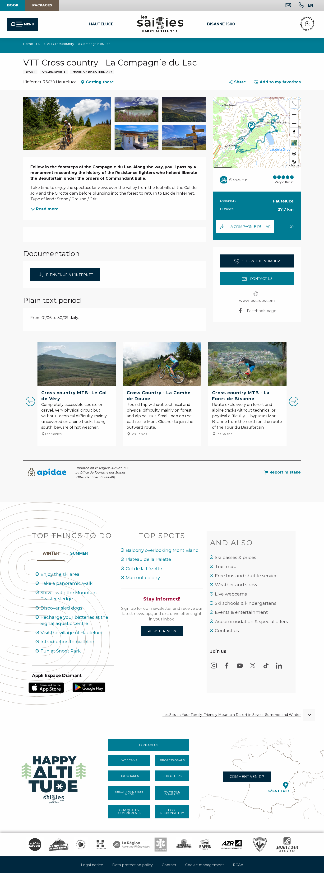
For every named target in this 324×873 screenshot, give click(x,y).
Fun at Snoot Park (61, 651)
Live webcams (231, 594)
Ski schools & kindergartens (245, 603)
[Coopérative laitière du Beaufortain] (184, 844)
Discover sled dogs (61, 608)
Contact (169, 865)
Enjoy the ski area (60, 574)
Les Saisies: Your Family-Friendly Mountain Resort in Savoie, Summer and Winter (231, 715)
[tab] (51, 552)
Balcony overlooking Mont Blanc (162, 550)
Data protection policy (132, 865)
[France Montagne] (59, 844)
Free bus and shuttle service (246, 575)
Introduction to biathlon (67, 641)
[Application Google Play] (89, 687)
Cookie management (204, 865)
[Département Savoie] (100, 844)
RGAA (238, 865)
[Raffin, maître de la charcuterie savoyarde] (205, 844)
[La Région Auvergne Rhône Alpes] (131, 844)
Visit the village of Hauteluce (72, 632)
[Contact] (284, 5)
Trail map (225, 566)
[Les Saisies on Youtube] (239, 668)
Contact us (227, 630)
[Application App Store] (46, 687)
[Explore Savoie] (35, 844)
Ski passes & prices (235, 557)
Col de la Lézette (144, 568)
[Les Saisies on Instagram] (213, 668)
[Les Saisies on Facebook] (226, 668)
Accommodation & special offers (251, 621)
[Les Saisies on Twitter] (252, 668)
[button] (310, 5)
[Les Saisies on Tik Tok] (265, 668)
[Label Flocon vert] (160, 844)
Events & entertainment (241, 612)
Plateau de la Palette (148, 559)
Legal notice (92, 865)
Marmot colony (143, 577)
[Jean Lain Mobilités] (287, 844)
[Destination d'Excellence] (81, 844)
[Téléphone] (297, 5)
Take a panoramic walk (67, 583)
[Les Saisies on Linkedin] (278, 668)
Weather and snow (236, 584)
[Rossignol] (260, 844)
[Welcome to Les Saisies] (54, 778)
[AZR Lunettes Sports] (231, 844)
